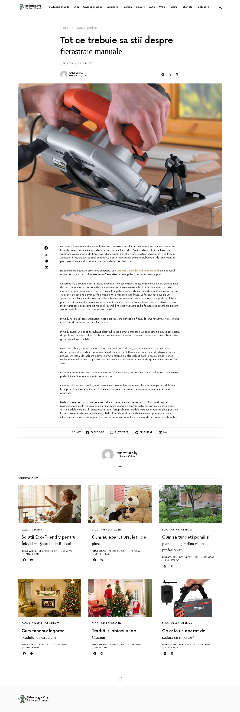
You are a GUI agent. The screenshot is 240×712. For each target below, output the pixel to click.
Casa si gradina (86, 28)
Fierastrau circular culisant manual (137, 270)
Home (64, 28)
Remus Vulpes (76, 73)
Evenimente (52, 623)
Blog (95, 530)
